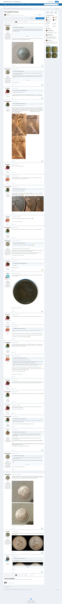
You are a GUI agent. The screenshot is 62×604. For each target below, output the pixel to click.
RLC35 (7, 429)
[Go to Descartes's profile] (8, 534)
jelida (55, 19)
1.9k (8, 437)
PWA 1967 (7, 216)
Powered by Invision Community (31, 602)
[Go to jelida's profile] (53, 20)
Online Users (15, 6)
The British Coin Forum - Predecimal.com (12, 1)
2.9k (8, 95)
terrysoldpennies (7, 101)
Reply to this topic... (11, 582)
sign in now (22, 579)
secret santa (7, 88)
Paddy (21, 27)
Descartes (8, 531)
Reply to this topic (40, 18)
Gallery (19, 4)
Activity (9, 4)
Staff (7, 6)
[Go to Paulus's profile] (5, 15)
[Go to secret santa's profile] (8, 91)
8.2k (8, 563)
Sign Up (57, 1)
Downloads (22, 4)
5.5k (8, 183)
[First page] (4, 22)
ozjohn (7, 273)
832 (8, 108)
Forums (5, 6)
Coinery (7, 556)
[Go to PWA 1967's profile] (8, 179)
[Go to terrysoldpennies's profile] (8, 104)
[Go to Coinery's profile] (8, 559)
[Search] (58, 4)
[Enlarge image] (19, 124)
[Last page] (27, 22)
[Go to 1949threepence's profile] (8, 28)
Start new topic (32, 18)
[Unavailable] (22, 491)
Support (12, 4)
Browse (5, 4)
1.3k (8, 280)
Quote (14, 65)
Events (15, 4)
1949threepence (8, 25)
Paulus (8, 14)
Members (11, 6)
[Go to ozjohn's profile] (8, 276)
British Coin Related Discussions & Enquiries (18, 15)
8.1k (8, 32)
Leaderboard (27, 4)
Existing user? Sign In (50, 1)
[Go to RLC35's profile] (8, 433)
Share (36, 14)
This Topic (54, 4)
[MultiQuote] (12, 65)
